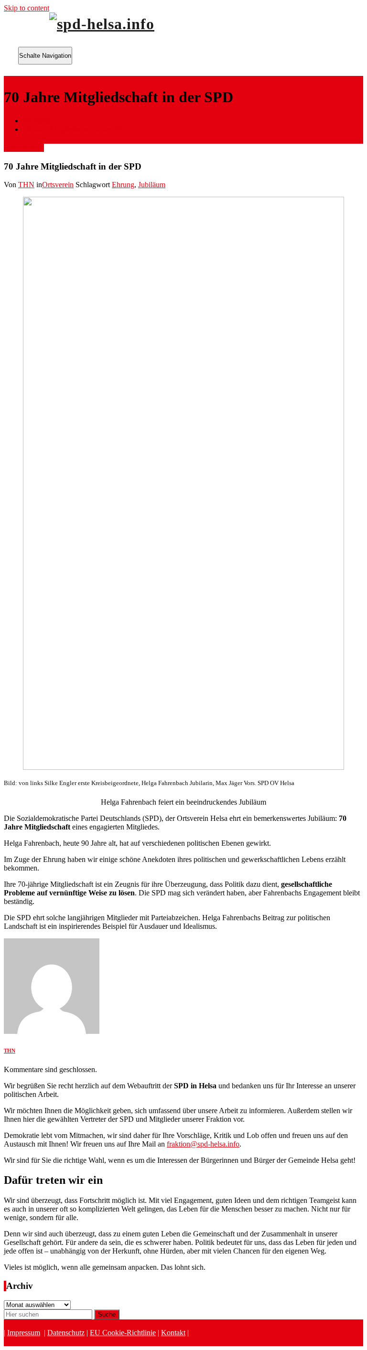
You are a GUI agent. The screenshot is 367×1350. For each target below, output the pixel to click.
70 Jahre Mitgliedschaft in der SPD (76, 129)
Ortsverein (58, 185)
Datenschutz (66, 1333)
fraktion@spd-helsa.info (203, 1144)
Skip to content (26, 8)
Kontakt (173, 1333)
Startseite (36, 121)
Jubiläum (151, 185)
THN (26, 185)
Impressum (23, 1333)
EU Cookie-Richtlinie (123, 1333)
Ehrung (123, 185)
